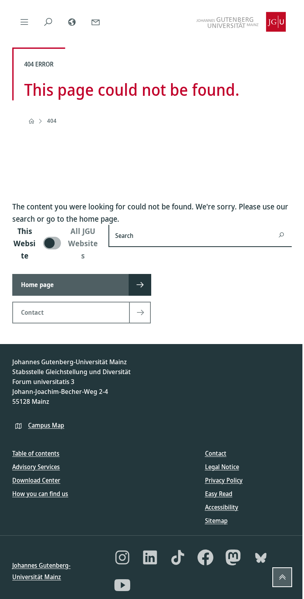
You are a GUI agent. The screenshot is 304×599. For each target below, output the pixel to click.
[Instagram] (122, 557)
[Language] (72, 22)
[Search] (48, 22)
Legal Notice (222, 466)
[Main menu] (24, 22)
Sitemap (216, 520)
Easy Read (218, 493)
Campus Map (46, 425)
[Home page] (31, 121)
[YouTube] (122, 585)
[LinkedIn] (150, 557)
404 (52, 120)
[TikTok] (178, 557)
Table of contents (35, 453)
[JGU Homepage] (241, 22)
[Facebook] (205, 557)
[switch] (55, 243)
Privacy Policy (224, 480)
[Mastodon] (233, 557)
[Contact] (95, 22)
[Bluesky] (261, 557)
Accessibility (221, 507)
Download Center (36, 480)
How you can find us (40, 493)
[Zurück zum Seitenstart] (282, 577)
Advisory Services (36, 466)
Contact (215, 453)
